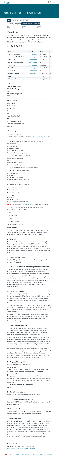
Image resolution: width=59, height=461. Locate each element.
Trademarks (6, 457)
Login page (32, 73)
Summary (11, 24)
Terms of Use (42, 454)
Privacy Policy (49, 454)
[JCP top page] (7, 2)
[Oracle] (7, 454)
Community (15, 21)
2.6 (23, 28)
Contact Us (34, 454)
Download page (33, 54)
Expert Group (24, 21)
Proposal (18, 24)
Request (16, 187)
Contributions (22, 187)
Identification (10, 187)
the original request (39, 137)
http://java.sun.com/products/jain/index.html (21, 448)
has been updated (27, 204)
